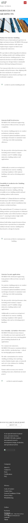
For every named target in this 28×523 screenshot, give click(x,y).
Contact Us (7, 470)
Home (2, 6)
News (5, 472)
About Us (6, 467)
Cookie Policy (8, 491)
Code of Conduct (9, 489)
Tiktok (6, 519)
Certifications (8, 474)
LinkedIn (6, 517)
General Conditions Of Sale (12, 493)
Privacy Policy (8, 495)
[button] (20, 3)
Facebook (7, 511)
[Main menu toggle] (25, 2)
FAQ (5, 476)
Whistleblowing (8, 498)
